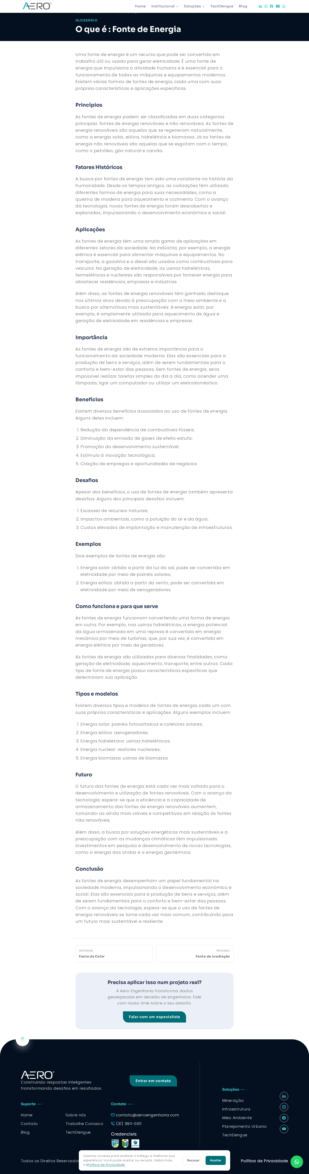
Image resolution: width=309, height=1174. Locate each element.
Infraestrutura (236, 1109)
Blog (243, 6)
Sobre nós (76, 1115)
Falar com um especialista (154, 1017)
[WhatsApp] (284, 6)
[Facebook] (271, 6)
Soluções (192, 6)
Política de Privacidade (264, 1160)
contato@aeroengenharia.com (147, 1115)
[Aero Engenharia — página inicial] (43, 6)
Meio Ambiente (237, 1117)
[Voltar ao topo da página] (22, 1039)
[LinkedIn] (260, 6)
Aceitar (215, 1160)
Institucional (163, 6)
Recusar (193, 1160)
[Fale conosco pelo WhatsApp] (297, 1161)
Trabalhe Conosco (84, 1123)
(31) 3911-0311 (129, 1123)
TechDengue (221, 6)
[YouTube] (278, 6)
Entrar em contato (153, 1081)
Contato (29, 1123)
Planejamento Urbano (244, 1126)
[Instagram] (265, 6)
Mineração (233, 1100)
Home (140, 6)
